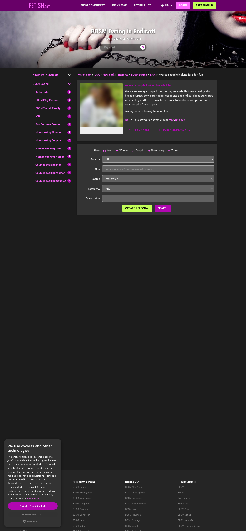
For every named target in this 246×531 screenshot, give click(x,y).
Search (163, 208)
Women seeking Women (50, 156)
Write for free (138, 129)
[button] (33, 521)
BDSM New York (133, 487)
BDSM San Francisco (135, 503)
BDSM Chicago (132, 520)
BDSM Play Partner (46, 100)
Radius (95, 178)
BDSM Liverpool (81, 503)
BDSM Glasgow (80, 509)
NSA (38, 116)
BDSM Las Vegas (133, 498)
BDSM (181, 487)
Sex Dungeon (184, 498)
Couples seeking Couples (50, 180)
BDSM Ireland (79, 520)
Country (95, 159)
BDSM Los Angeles (135, 492)
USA (171, 119)
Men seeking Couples (48, 140)
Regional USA (132, 481)
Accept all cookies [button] (33, 506)
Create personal (137, 208)
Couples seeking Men (48, 164)
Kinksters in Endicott (45, 74)
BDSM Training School (189, 526)
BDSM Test (183, 503)
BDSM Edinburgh (81, 514)
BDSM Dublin (79, 526)
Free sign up (204, 5)
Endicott (180, 119)
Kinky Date (41, 92)
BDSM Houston (133, 514)
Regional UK (79, 481)
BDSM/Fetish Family (47, 108)
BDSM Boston (132, 509)
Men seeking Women (48, 132)
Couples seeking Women (50, 172)
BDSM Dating (41, 83)
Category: (94, 188)
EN (167, 5)
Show (96, 150)
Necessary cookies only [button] (33, 514)
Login (183, 5)
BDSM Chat (183, 509)
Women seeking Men (48, 148)
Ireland (91, 481)
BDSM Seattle (132, 526)
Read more (33, 498)
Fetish (181, 492)
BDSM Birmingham (82, 492)
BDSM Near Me (185, 520)
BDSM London (80, 487)
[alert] (33, 483)
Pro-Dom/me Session (48, 124)
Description (93, 198)
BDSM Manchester (82, 498)
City (97, 168)
